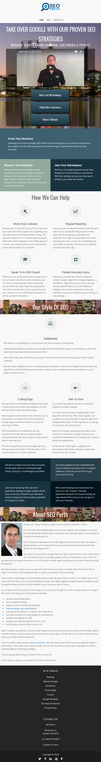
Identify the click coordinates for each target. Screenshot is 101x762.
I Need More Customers (50, 107)
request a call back (37, 642)
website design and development (21, 608)
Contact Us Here (50, 744)
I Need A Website (50, 119)
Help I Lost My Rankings (50, 95)
